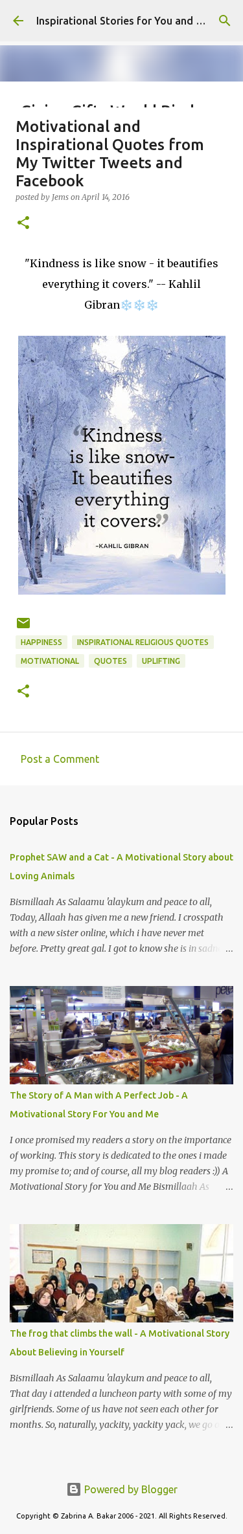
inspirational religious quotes (143, 642)
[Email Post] (23, 628)
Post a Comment (60, 759)
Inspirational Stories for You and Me (123, 21)
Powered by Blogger (130, 1489)
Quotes (110, 661)
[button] (23, 223)
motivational (50, 661)
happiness (41, 642)
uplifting (161, 661)
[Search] (225, 20)
